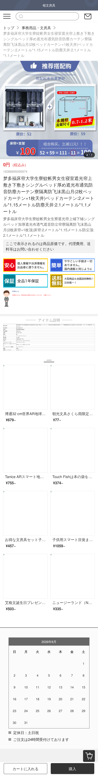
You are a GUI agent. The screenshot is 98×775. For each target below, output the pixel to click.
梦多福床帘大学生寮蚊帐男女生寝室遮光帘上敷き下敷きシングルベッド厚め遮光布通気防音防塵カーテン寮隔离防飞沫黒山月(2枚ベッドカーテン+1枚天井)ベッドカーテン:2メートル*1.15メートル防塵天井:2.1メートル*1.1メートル (49, 44)
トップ (8, 27)
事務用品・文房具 (36, 27)
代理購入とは (15, 291)
